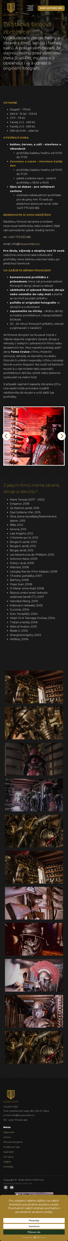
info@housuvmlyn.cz (26, 244)
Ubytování (8, 1132)
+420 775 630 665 (19, 237)
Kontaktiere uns (51, 8)
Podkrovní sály (11, 1147)
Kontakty (8, 1166)
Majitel (7, 1161)
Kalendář (8, 1152)
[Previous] (6, 436)
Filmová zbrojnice (13, 1142)
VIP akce (8, 1157)
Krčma (7, 1137)
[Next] (61, 436)
